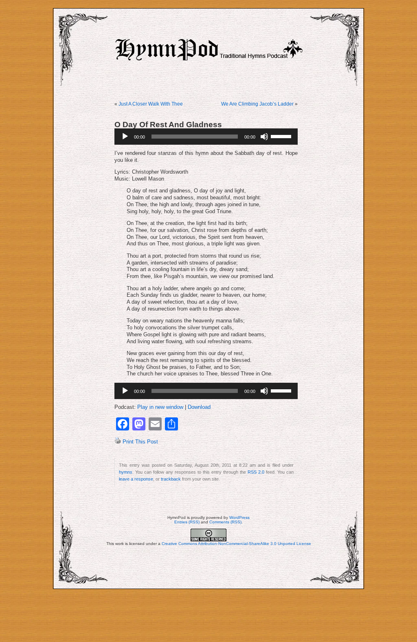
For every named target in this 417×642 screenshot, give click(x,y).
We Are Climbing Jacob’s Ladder (257, 104)
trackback (171, 479)
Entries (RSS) (187, 522)
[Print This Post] (117, 442)
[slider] (282, 135)
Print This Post (140, 442)
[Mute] (264, 136)
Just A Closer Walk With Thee (151, 104)
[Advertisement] (208, 615)
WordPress (239, 517)
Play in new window (160, 407)
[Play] (125, 136)
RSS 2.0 (256, 472)
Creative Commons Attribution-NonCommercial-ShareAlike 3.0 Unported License (236, 543)
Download (199, 407)
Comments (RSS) (225, 522)
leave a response (136, 479)
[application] (206, 136)
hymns (125, 472)
